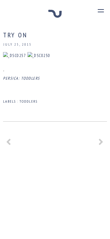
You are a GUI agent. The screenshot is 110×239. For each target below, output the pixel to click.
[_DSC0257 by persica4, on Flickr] (14, 55)
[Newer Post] (9, 144)
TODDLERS (29, 101)
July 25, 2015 (17, 44)
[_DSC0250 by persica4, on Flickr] (39, 55)
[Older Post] (101, 144)
